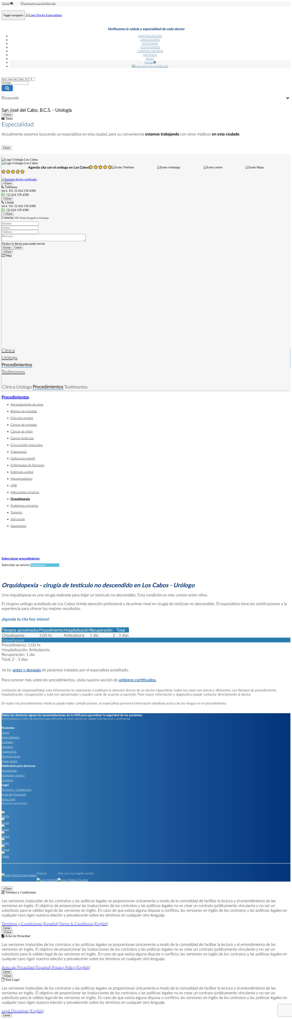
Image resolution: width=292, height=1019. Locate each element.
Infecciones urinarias (25, 492)
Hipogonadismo (21, 478)
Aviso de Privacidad (14, 794)
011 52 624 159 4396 (19, 206)
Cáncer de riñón (22, 431)
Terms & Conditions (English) (83, 923)
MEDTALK (150, 55)
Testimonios (13, 371)
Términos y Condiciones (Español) (30, 923)
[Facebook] (5, 822)
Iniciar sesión (9, 761)
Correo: (6, 223)
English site (48, 3)
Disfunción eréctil (23, 458)
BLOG (150, 58)
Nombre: (7, 219)
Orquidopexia (20, 499)
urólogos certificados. (138, 679)
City (4, 75)
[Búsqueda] (287, 98)
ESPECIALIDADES (150, 36)
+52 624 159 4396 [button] (17, 194)
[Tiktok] (5, 849)
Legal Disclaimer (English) (23, 1010)
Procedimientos (17, 364)
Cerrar (18, 247)
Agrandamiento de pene (27, 404)
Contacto (7, 780)
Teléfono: (8, 227)
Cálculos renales (22, 418)
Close (6, 147)
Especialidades (11, 737)
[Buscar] (146, 88)
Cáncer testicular (22, 438)
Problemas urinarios (24, 505)
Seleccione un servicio (16, 565)
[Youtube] (5, 836)
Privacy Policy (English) (71, 967)
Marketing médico (13, 775)
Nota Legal (8, 799)
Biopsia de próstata (24, 411)
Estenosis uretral (22, 472)
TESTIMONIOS (150, 47)
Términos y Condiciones (16, 789)
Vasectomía (18, 526)
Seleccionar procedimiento (21, 558)
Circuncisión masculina (27, 445)
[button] (123, 167)
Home (5, 732)
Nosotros (7, 746)
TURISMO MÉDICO (150, 51)
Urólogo (9, 357)
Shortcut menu (11, 756)
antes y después (27, 669)
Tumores (16, 512)
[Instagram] (5, 829)
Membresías (9, 770)
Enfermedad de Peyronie (27, 465)
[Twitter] (5, 856)
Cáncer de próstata (24, 424)
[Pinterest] (5, 843)
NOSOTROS (150, 43)
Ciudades (7, 742)
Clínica (8, 350)
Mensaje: (7, 231)
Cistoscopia (19, 451)
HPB (14, 485)
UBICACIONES (150, 39)
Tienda (6, 3)
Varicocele (18, 519)
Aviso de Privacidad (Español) (27, 967)
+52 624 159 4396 (17, 210)
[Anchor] (5, 816)
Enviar (7, 247)
